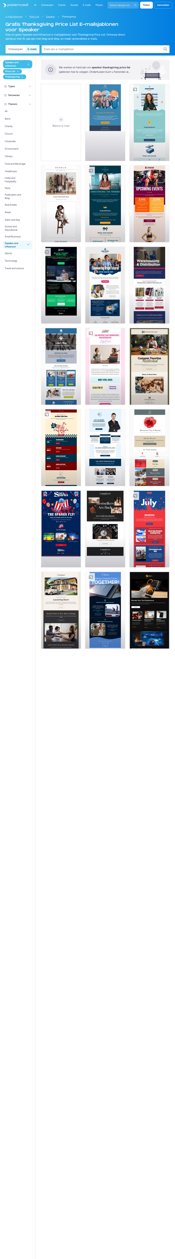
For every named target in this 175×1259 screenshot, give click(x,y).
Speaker (50, 16)
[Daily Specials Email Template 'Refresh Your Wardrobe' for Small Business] (61, 203)
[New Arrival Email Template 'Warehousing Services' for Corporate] (149, 285)
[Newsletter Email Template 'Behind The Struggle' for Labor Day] (61, 366)
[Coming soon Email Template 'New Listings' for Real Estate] (61, 610)
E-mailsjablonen (14, 16)
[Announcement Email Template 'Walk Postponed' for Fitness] (105, 122)
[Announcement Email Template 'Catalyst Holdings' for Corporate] (105, 203)
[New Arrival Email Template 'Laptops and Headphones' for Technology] (149, 610)
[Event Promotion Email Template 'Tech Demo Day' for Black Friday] (61, 285)
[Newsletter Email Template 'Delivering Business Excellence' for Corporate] (105, 447)
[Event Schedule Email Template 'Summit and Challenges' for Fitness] (149, 203)
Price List (34, 16)
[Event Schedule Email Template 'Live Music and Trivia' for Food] (61, 447)
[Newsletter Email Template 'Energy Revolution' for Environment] (105, 610)
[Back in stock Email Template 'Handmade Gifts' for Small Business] (149, 366)
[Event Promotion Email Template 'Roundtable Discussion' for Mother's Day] (105, 366)
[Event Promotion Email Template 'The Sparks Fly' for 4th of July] (61, 528)
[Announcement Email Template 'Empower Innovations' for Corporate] (149, 122)
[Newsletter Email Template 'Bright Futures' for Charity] (105, 285)
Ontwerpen (15, 49)
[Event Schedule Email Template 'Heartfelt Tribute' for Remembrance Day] (149, 447)
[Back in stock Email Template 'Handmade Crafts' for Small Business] (105, 528)
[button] (30, 86)
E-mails (32, 49)
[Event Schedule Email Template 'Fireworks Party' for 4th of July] (149, 528)
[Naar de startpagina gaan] (14, 5)
